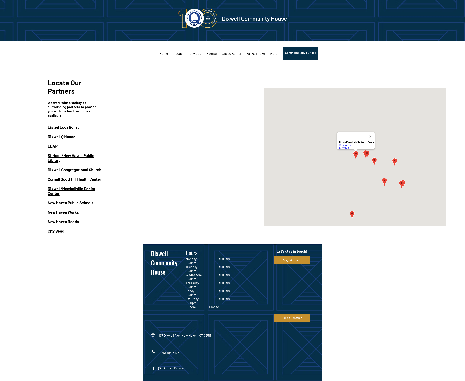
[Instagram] (160, 368)
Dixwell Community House (164, 262)
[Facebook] (153, 368)
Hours (191, 253)
